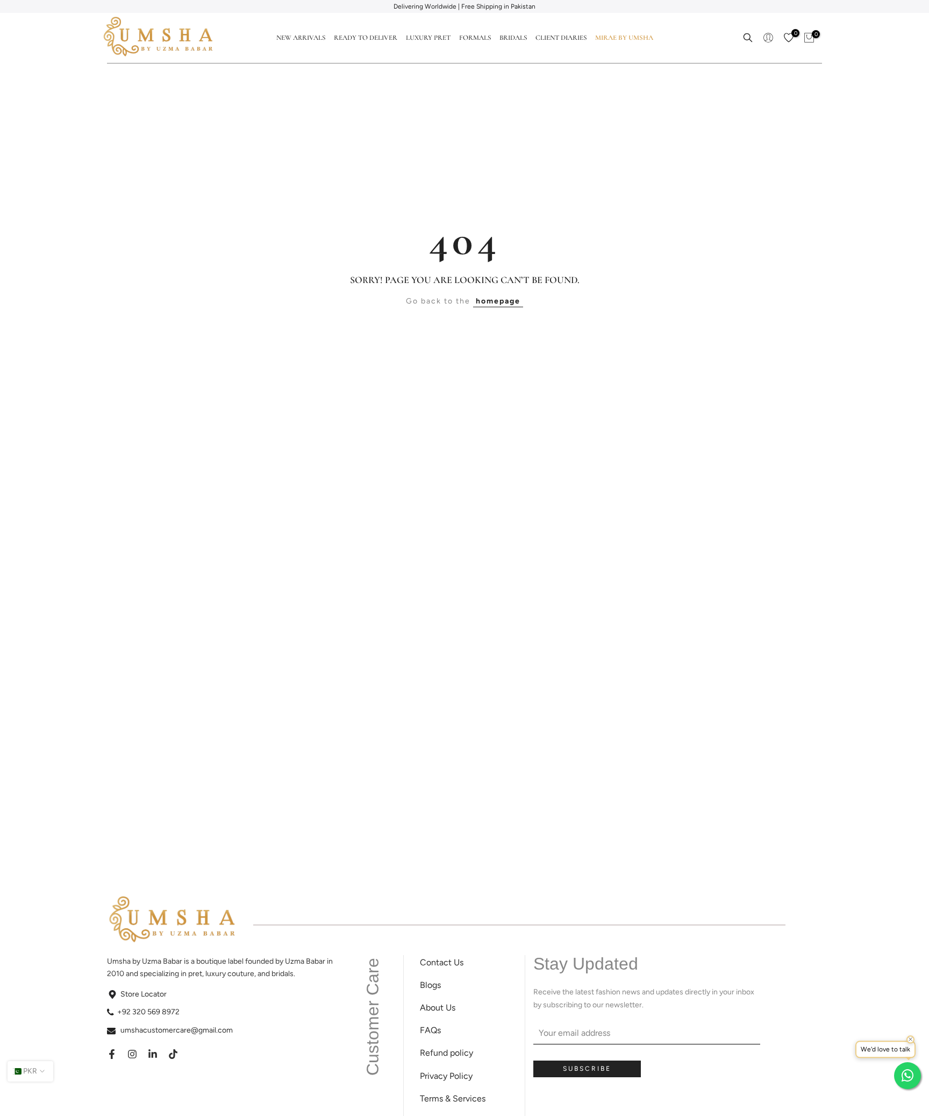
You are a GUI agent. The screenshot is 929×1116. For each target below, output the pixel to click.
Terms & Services (452, 1098)
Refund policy (446, 1053)
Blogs (430, 985)
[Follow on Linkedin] (153, 1054)
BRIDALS (513, 37)
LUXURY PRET (428, 37)
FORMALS (475, 37)
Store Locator (143, 994)
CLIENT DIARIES (561, 37)
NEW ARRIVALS (300, 37)
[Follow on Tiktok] (173, 1054)
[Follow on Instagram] (132, 1054)
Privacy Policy (446, 1076)
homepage (498, 301)
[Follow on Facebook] (112, 1054)
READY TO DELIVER (365, 37)
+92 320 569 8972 (148, 1011)
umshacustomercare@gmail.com (176, 1030)
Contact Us (441, 962)
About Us (437, 1007)
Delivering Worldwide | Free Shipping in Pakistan (464, 6)
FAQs (430, 1030)
